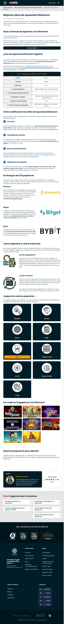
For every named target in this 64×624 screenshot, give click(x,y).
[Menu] (5, 3)
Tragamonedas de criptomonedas (48, 562)
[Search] (59, 3)
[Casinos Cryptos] (15, 3)
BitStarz (10, 592)
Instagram (47, 597)
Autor (26, 561)
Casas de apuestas (48, 555)
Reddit (48, 601)
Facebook (47, 589)
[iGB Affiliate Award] (13, 536)
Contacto (28, 552)
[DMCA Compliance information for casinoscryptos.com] (40, 616)
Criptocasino (46, 552)
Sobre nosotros (29, 555)
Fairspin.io (10, 589)
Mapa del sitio (29, 558)
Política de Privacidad (31, 569)
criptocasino (34, 156)
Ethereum (47, 21)
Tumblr (48, 604)
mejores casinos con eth (34, 66)
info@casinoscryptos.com (14, 567)
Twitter (48, 593)
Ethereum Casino (47, 569)
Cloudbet (10, 595)
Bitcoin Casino (46, 566)
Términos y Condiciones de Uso (31, 565)
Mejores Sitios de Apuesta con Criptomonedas (28, 7)
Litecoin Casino (47, 575)
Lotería (44, 558)
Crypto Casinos (7, 7)
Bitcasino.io (11, 598)
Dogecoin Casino (47, 572)
